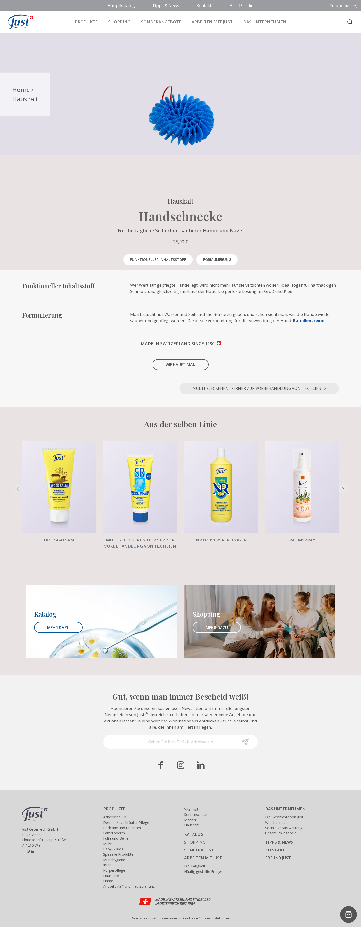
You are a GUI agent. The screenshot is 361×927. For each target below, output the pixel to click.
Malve (108, 843)
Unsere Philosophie (280, 833)
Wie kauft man (181, 364)
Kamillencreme (308, 320)
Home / (23, 89)
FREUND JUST (278, 858)
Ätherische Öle (115, 817)
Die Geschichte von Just (284, 817)
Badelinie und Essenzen (122, 827)
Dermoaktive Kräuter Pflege (126, 822)
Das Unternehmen (264, 22)
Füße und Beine (115, 838)
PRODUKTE (114, 808)
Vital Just (191, 809)
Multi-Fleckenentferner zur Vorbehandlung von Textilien (257, 388)
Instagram (241, 6)
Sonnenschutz (195, 814)
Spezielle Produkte (118, 854)
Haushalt (25, 99)
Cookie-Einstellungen (214, 918)
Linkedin (251, 6)
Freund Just (341, 5)
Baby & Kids (113, 849)
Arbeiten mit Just (212, 22)
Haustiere (111, 875)
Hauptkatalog (121, 5)
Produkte (86, 22)
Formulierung (217, 259)
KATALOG (194, 834)
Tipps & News (165, 5)
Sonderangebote (161, 22)
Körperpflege (114, 870)
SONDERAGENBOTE (203, 850)
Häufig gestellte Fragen (203, 871)
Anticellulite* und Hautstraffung (129, 886)
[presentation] (18, 489)
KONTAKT (275, 850)
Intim (107, 865)
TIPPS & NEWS (279, 842)
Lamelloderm (114, 833)
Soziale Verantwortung (284, 827)
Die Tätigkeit (194, 866)
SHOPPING (195, 842)
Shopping (119, 22)
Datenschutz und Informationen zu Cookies (163, 918)
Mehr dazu (58, 627)
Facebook (231, 6)
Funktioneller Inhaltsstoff (158, 259)
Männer (190, 820)
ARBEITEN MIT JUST (203, 858)
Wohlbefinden (276, 822)
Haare (108, 880)
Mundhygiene (114, 859)
